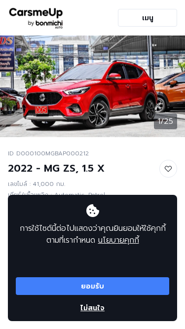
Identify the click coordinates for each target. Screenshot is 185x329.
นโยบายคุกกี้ (118, 240)
